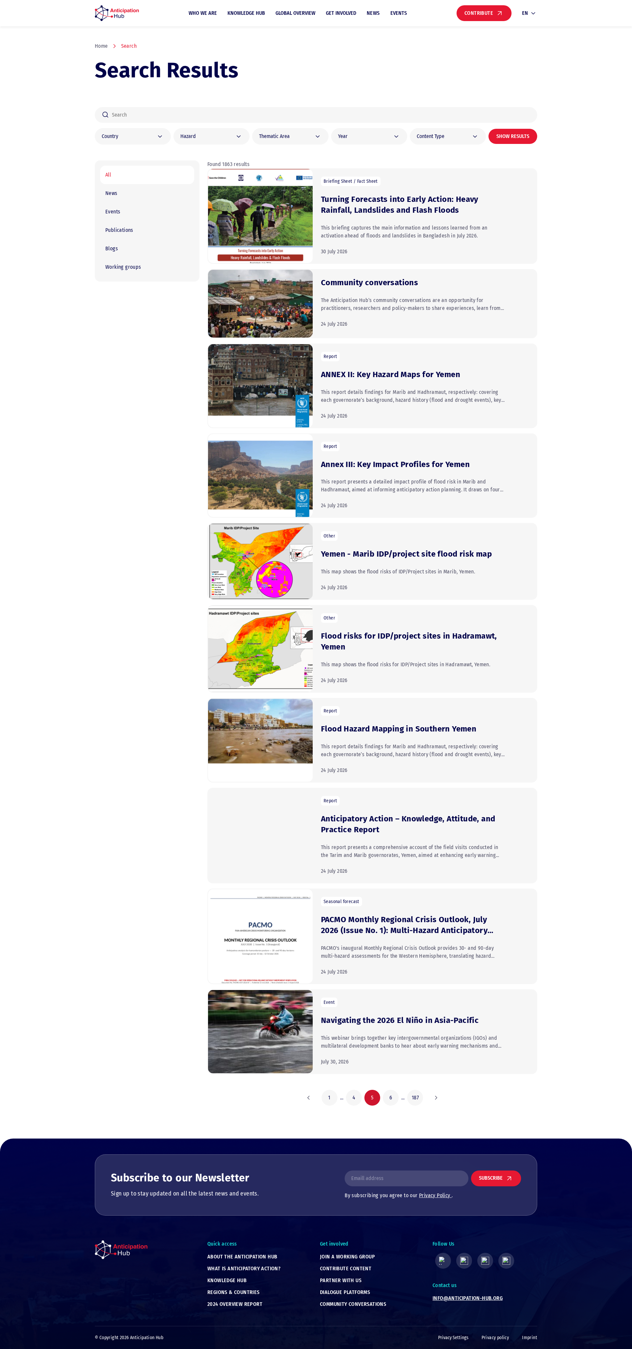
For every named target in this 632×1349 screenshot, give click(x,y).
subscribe (491, 1178)
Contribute (478, 13)
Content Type (430, 136)
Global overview (295, 13)
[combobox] (316, 115)
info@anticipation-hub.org (468, 1298)
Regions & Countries (233, 1292)
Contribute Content (345, 1268)
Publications (119, 230)
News (373, 13)
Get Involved (341, 13)
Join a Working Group (347, 1256)
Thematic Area (274, 136)
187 (415, 1097)
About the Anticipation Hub (242, 1256)
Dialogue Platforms (345, 1292)
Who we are (203, 13)
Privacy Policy (435, 1195)
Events (398, 13)
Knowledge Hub (246, 13)
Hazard (188, 136)
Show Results (512, 136)
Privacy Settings (453, 1337)
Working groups (123, 267)
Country (110, 136)
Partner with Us (340, 1280)
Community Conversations (353, 1304)
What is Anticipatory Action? (243, 1268)
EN (525, 13)
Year (343, 136)
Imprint (529, 1337)
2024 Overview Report (234, 1304)
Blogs (111, 248)
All (108, 175)
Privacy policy (495, 1337)
